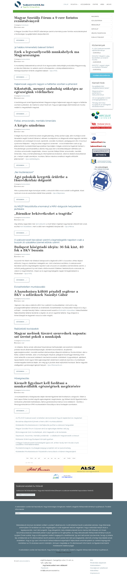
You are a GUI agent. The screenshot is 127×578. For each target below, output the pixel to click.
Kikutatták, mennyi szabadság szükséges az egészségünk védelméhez (48, 90)
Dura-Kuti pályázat (97, 37)
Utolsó (73, 458)
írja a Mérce (69, 226)
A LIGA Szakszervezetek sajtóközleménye (101, 49)
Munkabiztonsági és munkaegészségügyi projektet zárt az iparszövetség (43, 448)
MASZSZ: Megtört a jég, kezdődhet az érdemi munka (101, 58)
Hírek (102, 4)
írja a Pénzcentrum (55, 365)
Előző (31, 458)
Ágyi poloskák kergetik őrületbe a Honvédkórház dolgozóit (40, 178)
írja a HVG (53, 71)
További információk (63, 552)
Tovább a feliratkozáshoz (25, 494)
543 (55, 458)
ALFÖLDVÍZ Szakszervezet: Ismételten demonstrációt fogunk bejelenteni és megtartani (49, 418)
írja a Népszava (58, 193)
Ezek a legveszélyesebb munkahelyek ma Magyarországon (46, 53)
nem (37, 224)
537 (35, 458)
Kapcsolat (94, 29)
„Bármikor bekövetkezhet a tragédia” (43, 213)
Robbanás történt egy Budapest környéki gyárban (34, 439)
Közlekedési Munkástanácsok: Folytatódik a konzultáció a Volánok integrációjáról (46, 451)
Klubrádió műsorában (67, 310)
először (42, 224)
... (61, 458)
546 (64, 458)
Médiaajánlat (95, 25)
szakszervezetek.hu (24, 561)
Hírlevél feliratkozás (98, 33)
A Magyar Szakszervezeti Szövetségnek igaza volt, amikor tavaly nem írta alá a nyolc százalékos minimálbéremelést (47, 443)
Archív (109, 4)
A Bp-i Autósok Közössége (101, 169)
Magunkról (95, 16)
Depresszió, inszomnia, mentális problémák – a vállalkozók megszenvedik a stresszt (47, 436)
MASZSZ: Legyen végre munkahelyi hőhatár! (100, 66)
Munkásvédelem (25, 59)
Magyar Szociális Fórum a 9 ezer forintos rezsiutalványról (46, 19)
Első (27, 458)
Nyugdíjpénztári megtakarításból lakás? (100, 87)
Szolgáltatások (96, 20)
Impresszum (95, 573)
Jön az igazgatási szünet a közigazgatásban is (101, 99)
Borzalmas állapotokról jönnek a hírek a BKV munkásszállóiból (39, 421)
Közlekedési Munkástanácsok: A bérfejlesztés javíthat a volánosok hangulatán (45, 425)
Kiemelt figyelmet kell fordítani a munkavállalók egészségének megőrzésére (47, 384)
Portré (95, 4)
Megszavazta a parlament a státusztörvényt (98, 93)
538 (39, 458)
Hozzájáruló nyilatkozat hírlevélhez (99, 569)
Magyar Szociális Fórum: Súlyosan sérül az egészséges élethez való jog (42, 429)
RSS (91, 560)
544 (58, 458)
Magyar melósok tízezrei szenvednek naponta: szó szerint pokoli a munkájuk (50, 334)
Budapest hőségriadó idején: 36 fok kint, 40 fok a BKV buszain (48, 248)
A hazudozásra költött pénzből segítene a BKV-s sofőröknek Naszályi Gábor (46, 293)
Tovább (68, 458)
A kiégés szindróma (29, 125)
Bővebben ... (21, 40)
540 (45, 458)
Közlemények (85, 4)
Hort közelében (26, 226)
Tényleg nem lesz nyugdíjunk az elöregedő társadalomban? (101, 104)
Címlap (66, 4)
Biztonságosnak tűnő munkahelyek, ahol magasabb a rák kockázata (41, 432)
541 (48, 458)
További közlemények (101, 75)
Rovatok (74, 4)
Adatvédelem (95, 565)
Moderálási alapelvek (98, 563)
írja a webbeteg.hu (32, 159)
